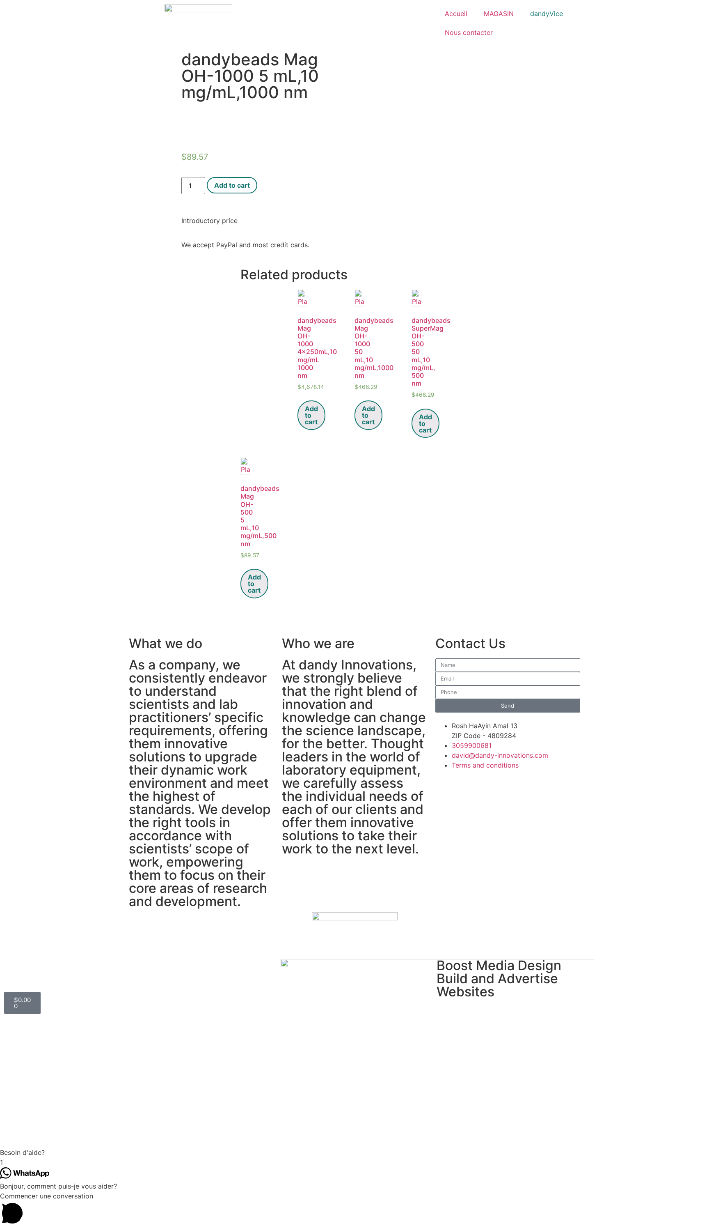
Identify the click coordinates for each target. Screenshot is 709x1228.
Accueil (456, 13)
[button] (354, 1152)
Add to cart (232, 185)
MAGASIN (499, 13)
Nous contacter (469, 32)
